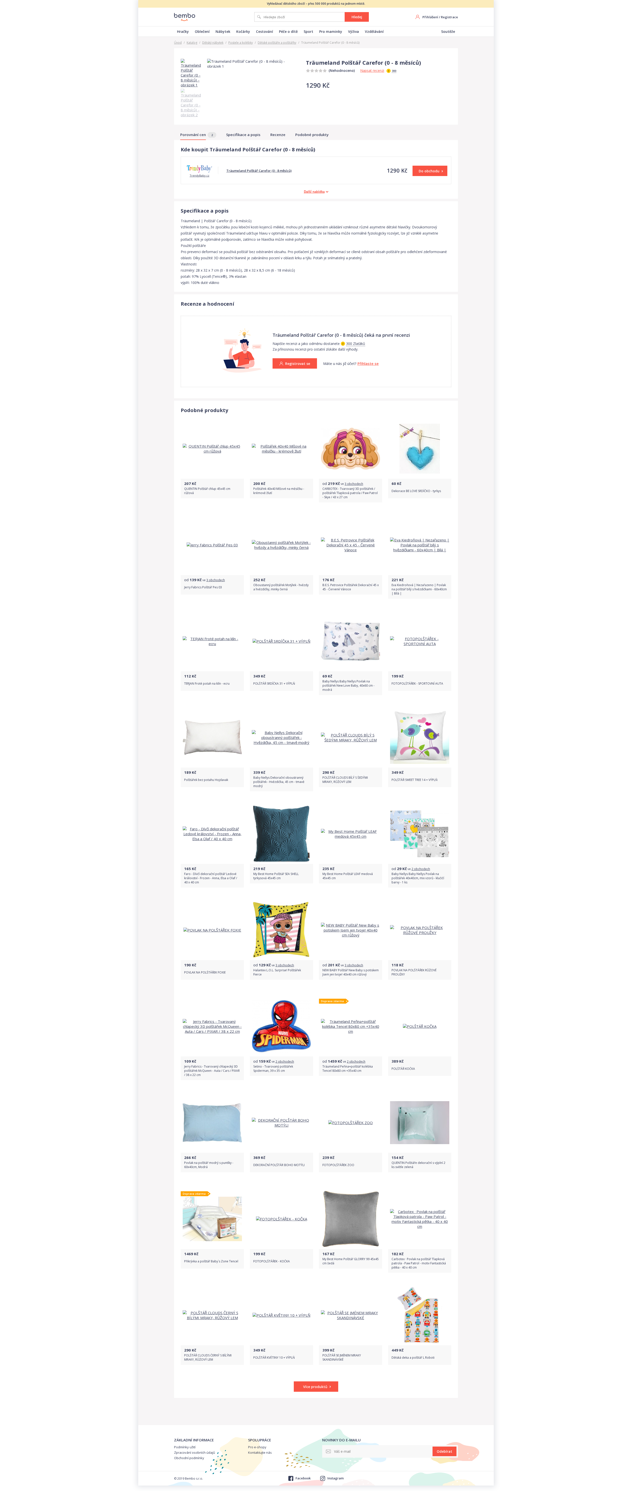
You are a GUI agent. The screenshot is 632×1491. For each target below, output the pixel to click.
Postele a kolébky (240, 42)
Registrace (449, 17)
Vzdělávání (374, 31)
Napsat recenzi (372, 70)
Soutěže (448, 31)
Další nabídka (314, 192)
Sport (308, 31)
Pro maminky (330, 31)
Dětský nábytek (212, 42)
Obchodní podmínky (189, 1458)
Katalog (192, 42)
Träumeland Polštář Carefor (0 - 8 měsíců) (259, 170)
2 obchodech (421, 869)
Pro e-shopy (257, 1447)
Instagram (335, 1478)
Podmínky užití (185, 1447)
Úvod (178, 42)
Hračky (183, 31)
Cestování (264, 31)
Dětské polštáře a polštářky (277, 42)
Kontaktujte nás (260, 1452)
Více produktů (315, 1386)
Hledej (357, 17)
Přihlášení (430, 17)
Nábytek (223, 31)
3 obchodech (354, 484)
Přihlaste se (368, 363)
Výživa (353, 31)
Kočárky (243, 31)
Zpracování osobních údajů (194, 1452)
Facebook (303, 1478)
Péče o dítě (288, 31)
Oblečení (202, 31)
